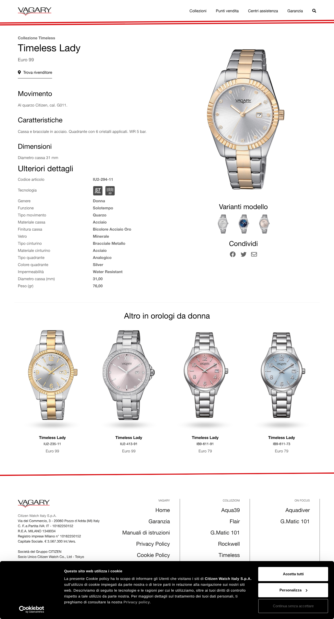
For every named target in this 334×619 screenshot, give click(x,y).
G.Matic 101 (225, 533)
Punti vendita (227, 11)
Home (163, 511)
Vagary (164, 501)
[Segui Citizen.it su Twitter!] (243, 255)
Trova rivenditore (37, 73)
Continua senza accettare (293, 606)
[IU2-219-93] (264, 224)
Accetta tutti (293, 574)
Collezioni (197, 11)
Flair (235, 522)
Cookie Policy (153, 556)
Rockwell (229, 544)
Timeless (229, 556)
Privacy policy (136, 602)
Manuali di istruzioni (146, 533)
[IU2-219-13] (223, 224)
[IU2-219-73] (243, 224)
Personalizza (290, 590)
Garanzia (295, 11)
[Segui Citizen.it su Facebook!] (233, 255)
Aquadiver (298, 511)
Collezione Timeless (36, 39)
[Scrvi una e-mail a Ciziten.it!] (254, 255)
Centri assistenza (263, 11)
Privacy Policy (153, 544)
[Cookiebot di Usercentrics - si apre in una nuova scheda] (31, 609)
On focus (302, 501)
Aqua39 (230, 511)
